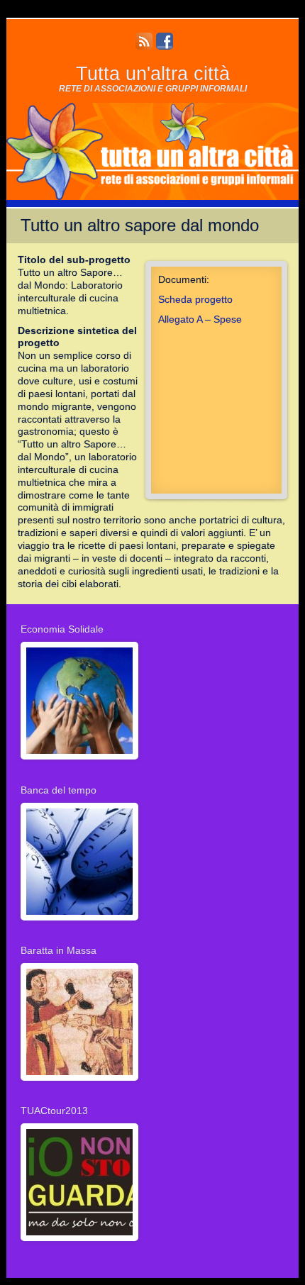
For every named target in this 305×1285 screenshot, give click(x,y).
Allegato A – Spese (200, 319)
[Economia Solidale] (79, 762)
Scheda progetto (195, 299)
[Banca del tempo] (79, 922)
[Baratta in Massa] (79, 1082)
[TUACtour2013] (79, 1243)
